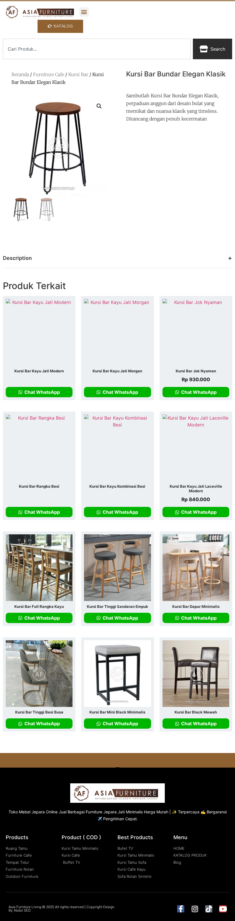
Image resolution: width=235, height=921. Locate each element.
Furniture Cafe (48, 74)
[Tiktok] (208, 908)
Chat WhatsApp (41, 392)
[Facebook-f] (180, 908)
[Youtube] (222, 908)
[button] (84, 12)
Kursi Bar (78, 74)
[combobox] (97, 49)
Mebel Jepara (32, 811)
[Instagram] (194, 908)
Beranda (20, 74)
